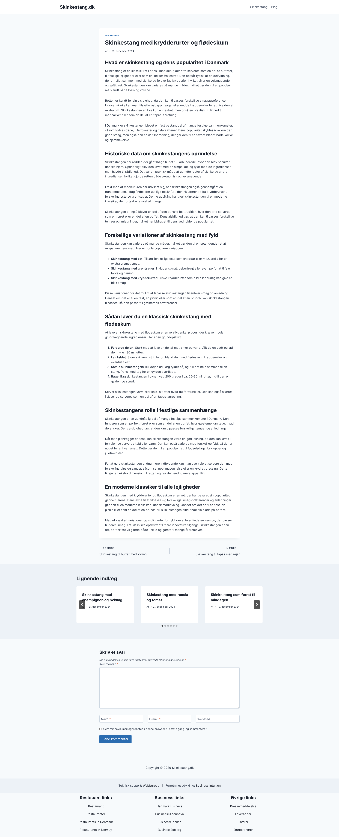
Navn (106, 719)
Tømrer (243, 822)
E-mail (155, 719)
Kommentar (108, 664)
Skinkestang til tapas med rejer (218, 551)
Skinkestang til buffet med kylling (123, 551)
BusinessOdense (169, 822)
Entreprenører (243, 830)
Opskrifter (112, 35)
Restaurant (96, 806)
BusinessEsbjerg (169, 830)
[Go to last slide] (82, 604)
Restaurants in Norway (96, 830)
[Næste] (257, 604)
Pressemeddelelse (243, 806)
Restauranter (96, 814)
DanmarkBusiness (169, 806)
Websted (203, 719)
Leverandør (243, 814)
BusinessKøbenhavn (169, 814)
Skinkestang (258, 7)
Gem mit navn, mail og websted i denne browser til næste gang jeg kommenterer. (155, 729)
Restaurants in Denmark (96, 822)
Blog (274, 7)
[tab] (162, 626)
